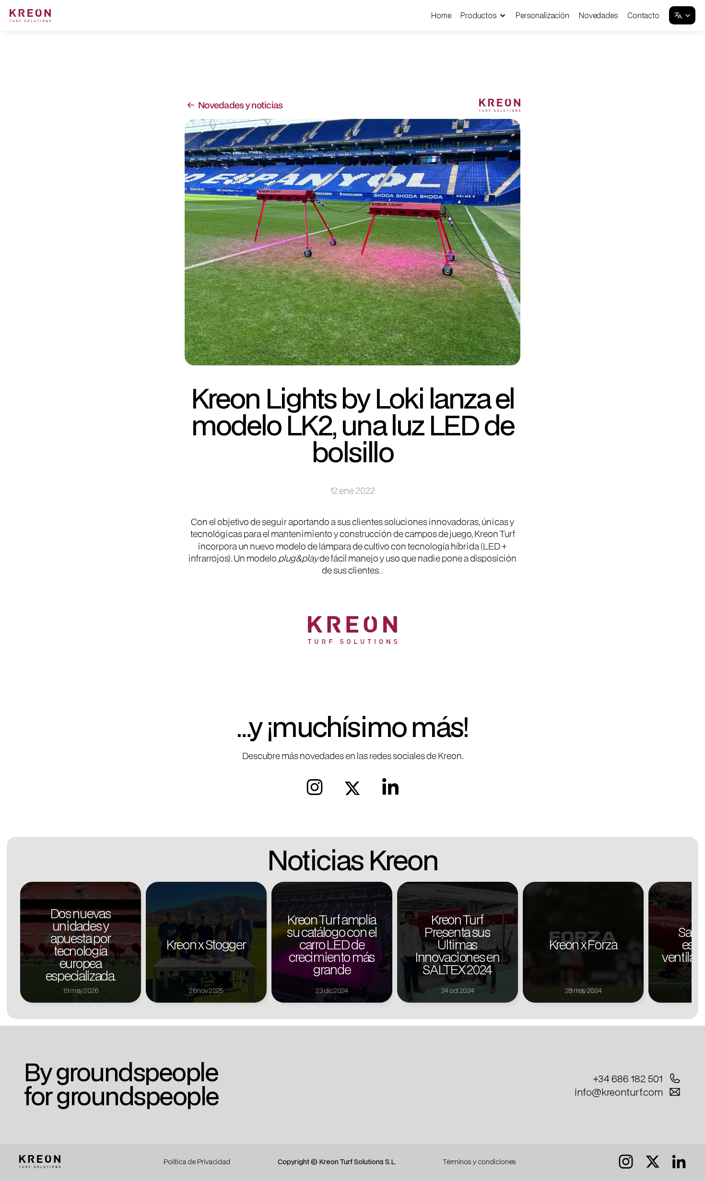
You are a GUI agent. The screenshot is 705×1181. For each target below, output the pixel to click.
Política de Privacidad (197, 1161)
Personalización (542, 15)
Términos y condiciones (479, 1161)
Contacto (643, 15)
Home (441, 15)
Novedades (598, 15)
